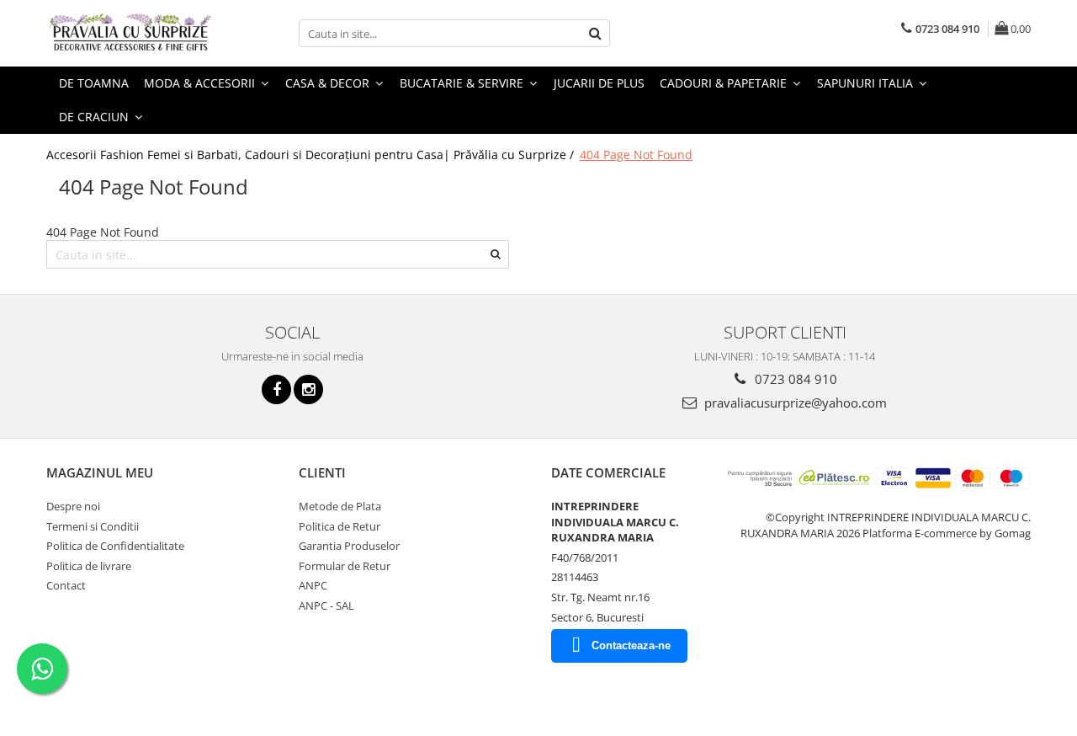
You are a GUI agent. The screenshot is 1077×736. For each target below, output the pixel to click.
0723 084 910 (794, 379)
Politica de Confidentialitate (115, 545)
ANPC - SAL (326, 605)
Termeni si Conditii (92, 526)
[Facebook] (276, 389)
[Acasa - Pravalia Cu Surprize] (130, 33)
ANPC (313, 585)
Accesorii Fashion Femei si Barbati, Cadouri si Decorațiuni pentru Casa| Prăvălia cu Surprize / (311, 155)
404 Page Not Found (636, 155)
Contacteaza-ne (631, 645)
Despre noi (73, 506)
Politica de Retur (339, 526)
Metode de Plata (340, 506)
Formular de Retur (344, 565)
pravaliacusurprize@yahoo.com (794, 402)
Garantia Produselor (349, 545)
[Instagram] (308, 389)
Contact (66, 585)
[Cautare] (595, 33)
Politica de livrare (88, 565)
